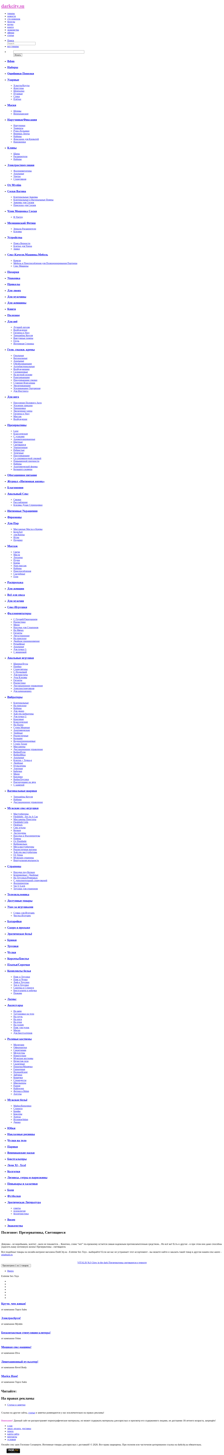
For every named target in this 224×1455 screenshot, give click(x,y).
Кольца (17, 830)
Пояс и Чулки (20, 979)
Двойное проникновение (26, 641)
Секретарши (19, 1050)
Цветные (18, 442)
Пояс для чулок (21, 1027)
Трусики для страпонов (25, 888)
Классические (20, 433)
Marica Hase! (9, 1376)
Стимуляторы (20, 669)
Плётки (17, 99)
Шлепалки (18, 91)
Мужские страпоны (23, 857)
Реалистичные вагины (25, 849)
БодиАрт (18, 532)
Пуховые (18, 93)
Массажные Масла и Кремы (28, 529)
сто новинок (13, 19)
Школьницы (19, 1083)
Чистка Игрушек (22, 915)
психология (19, 1211)
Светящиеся (19, 444)
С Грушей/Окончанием (25, 619)
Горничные (19, 1069)
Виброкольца (20, 844)
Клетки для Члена (22, 246)
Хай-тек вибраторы (23, 713)
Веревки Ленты (21, 133)
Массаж (17, 416)
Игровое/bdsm (20, 1119)
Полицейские (20, 1072)
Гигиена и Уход (21, 332)
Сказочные (19, 1064)
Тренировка (19, 408)
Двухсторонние (21, 635)
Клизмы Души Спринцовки (28, 505)
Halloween (18, 1088)
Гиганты (17, 633)
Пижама (17, 993)
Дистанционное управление (28, 685)
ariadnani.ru (7, 1254)
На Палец (18, 724)
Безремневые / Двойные (25, 875)
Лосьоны (18, 557)
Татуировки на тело (23, 1014)
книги (10, 27)
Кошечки (18, 1077)
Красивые (18, 719)
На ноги (17, 1019)
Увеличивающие (22, 385)
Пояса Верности (21, 243)
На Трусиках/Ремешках (25, 877)
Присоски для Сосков (24, 205)
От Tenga (18, 855)
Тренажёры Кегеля (23, 335)
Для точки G (20, 649)
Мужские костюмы (23, 1058)
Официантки (20, 1047)
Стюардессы (19, 1080)
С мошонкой (20, 652)
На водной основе (22, 374)
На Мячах (18, 630)
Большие (18, 738)
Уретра (17, 176)
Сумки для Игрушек (24, 913)
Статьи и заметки (16, 1404)
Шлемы (17, 111)
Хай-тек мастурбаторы (25, 852)
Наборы (17, 136)
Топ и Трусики (21, 985)
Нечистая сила (20, 1061)
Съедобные (19, 574)
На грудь (18, 1016)
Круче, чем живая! (13, 1303)
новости (11, 16)
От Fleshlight (19, 841)
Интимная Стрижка (23, 343)
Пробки (17, 666)
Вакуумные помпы (23, 338)
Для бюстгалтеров (22, 1033)
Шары (16, 153)
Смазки (17, 499)
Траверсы (18, 128)
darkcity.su (12, 6)
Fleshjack (18, 825)
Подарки (18, 540)
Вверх (10, 1271)
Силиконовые (20, 372)
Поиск (10, 40)
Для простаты (20, 674)
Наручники (19, 125)
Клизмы (17, 231)
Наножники (19, 142)
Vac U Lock (19, 886)
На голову (18, 1024)
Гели (15, 576)
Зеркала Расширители (24, 228)
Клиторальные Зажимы (25, 197)
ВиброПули (19, 752)
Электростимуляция (23, 688)
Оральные (18, 355)
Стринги (18, 1108)
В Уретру (18, 217)
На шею (17, 1011)
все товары (13, 46)
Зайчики (17, 1074)
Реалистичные (20, 735)
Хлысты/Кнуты (21, 85)
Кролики (18, 776)
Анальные (18, 173)
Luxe (15, 431)
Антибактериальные (24, 366)
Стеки (16, 96)
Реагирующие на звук (24, 782)
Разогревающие (21, 377)
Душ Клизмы (20, 677)
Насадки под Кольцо (24, 872)
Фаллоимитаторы (22, 171)
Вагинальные (20, 358)
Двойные (18, 763)
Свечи (16, 552)
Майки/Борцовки (22, 1105)
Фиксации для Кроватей (26, 139)
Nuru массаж (20, 565)
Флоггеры (18, 88)
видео (10, 24)
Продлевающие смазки (25, 380)
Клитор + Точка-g (22, 760)
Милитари (18, 1044)
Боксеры (17, 1114)
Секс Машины (20, 266)
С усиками (19, 436)
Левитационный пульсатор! (19, 1361)
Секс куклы (19, 827)
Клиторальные (21, 703)
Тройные (18, 733)
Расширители (20, 156)
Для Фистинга (20, 391)
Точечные (18, 453)
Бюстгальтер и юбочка (25, 990)
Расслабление (20, 502)
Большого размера (22, 469)
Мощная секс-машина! (16, 1347)
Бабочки (17, 771)
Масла (16, 554)
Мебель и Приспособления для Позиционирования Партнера (45, 263)
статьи (10, 35)
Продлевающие (21, 455)
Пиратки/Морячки (23, 1066)
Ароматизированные (24, 439)
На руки (17, 1022)
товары (11, 13)
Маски (16, 1030)
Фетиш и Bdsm (21, 1091)
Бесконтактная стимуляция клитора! (26, 1332)
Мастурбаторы (21, 814)
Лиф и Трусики (21, 982)
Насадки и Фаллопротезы (26, 835)
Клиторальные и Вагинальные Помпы (33, 199)
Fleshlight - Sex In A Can (25, 816)
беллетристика (21, 1213)
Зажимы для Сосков (23, 202)
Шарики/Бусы (20, 663)
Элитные (18, 768)
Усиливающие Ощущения (26, 388)
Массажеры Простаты (24, 819)
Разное (16, 1085)
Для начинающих (22, 691)
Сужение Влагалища (24, 383)
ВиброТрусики (21, 779)
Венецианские (20, 113)
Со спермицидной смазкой (27, 458)
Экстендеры (19, 833)
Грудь (16, 341)
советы (17, 1208)
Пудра (16, 560)
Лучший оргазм (21, 327)
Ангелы (17, 1094)
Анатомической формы (25, 466)
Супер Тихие (20, 744)
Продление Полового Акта (27, 402)
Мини (16, 624)
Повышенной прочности (26, 461)
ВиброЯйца (19, 754)
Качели (17, 260)
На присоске (20, 638)
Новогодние (19, 1055)
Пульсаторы (19, 765)
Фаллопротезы (21, 883)
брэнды (11, 21)
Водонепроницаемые (24, 741)
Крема (16, 563)
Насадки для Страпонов (25, 627)
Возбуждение (20, 330)
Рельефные (19, 644)
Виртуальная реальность (26, 860)
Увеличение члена (22, 411)
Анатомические (21, 730)
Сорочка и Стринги (23, 987)
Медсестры (19, 1053)
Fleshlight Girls (20, 822)
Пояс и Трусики (21, 976)
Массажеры (19, 746)
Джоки (17, 1122)
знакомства (13, 30)
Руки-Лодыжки (21, 131)
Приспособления (22, 571)
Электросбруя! (11, 1318)
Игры (16, 537)
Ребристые (19, 450)
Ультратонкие (20, 447)
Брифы (17, 1111)
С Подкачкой (20, 672)
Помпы (17, 838)
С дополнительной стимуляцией (30, 880)
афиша (10, 32)
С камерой (18, 785)
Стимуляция (19, 179)
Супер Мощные (21, 727)
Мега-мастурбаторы (23, 846)
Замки (16, 249)
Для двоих (18, 711)
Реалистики (19, 622)
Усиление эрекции (23, 405)
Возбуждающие (21, 369)
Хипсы (17, 1116)
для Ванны (19, 534)
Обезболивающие (22, 363)
